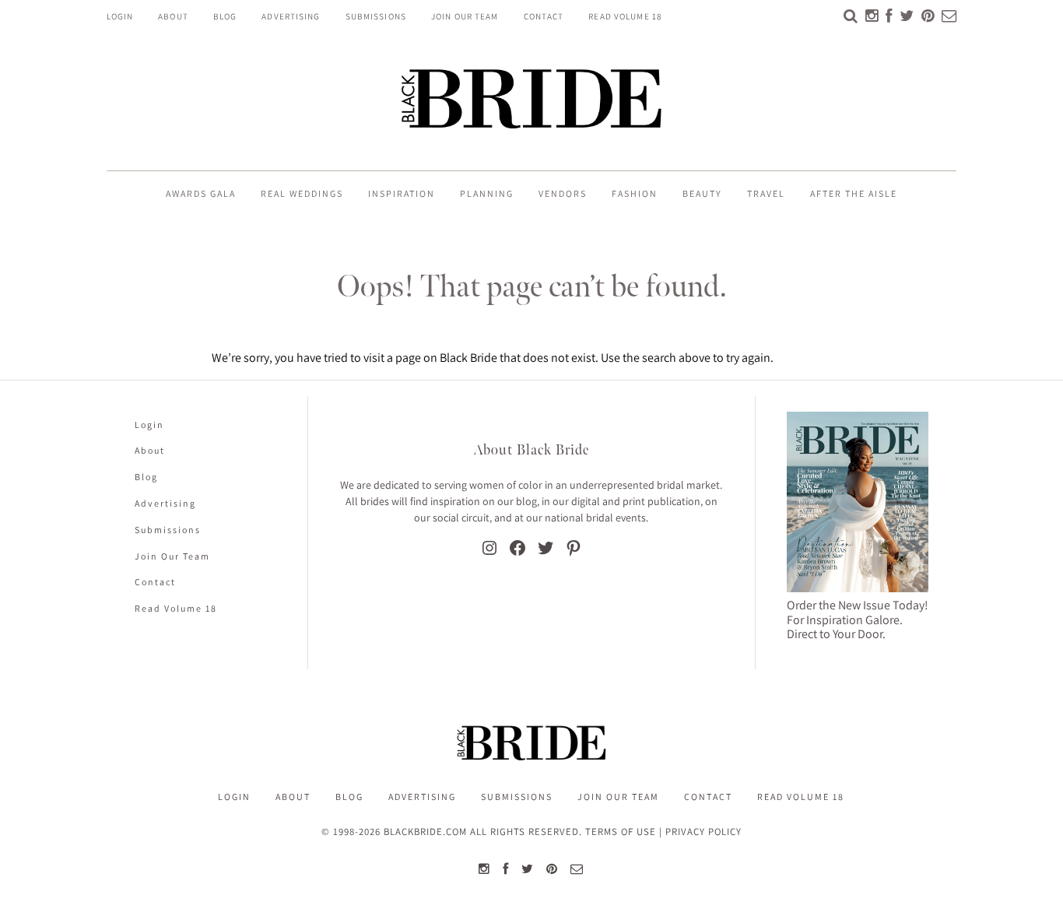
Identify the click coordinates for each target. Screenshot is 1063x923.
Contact (544, 16)
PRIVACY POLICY (703, 831)
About (173, 16)
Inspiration (401, 193)
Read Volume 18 (625, 16)
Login (120, 16)
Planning (487, 193)
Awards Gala (201, 193)
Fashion (635, 193)
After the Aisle (853, 193)
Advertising (290, 16)
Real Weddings (302, 193)
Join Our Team (465, 16)
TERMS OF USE (620, 831)
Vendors (563, 193)
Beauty (702, 193)
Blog (225, 16)
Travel (766, 193)
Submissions (376, 16)
